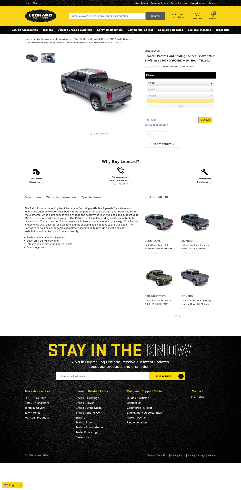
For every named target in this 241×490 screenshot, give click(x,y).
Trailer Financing (86, 432)
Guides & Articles (179, 3)
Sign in (181, 17)
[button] (117, 16)
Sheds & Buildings (87, 398)
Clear (180, 106)
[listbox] (180, 83)
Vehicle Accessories (25, 29)
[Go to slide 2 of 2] (180, 316)
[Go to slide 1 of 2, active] (176, 316)
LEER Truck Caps (35, 398)
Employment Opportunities (144, 412)
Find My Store (31, 3)
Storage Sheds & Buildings (75, 29)
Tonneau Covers (35, 408)
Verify (180, 101)
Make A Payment (198, 3)
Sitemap (211, 455)
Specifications (91, 197)
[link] (160, 222)
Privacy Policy (178, 455)
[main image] (99, 90)
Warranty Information (61, 197)
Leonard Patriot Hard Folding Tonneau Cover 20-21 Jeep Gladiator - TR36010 (196, 304)
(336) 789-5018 (120, 184)
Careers (212, 3)
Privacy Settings (196, 455)
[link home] (40, 15)
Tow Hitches (32, 412)
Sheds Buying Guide (89, 408)
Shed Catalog (141, 3)
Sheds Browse (85, 403)
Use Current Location (156, 124)
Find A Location (137, 422)
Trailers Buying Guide (89, 427)
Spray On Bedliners (37, 403)
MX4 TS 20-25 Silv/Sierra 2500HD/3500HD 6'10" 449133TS (158, 304)
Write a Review (187, 67)
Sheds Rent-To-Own (89, 412)
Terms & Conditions (158, 455)
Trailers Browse (86, 422)
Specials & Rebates (170, 29)
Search (205, 120)
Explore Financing (199, 29)
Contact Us (134, 403)
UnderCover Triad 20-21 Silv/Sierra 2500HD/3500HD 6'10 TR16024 (159, 249)
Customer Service (159, 3)
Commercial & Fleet (140, 29)
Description (33, 197)
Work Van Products (37, 417)
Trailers (48, 29)
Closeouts (222, 29)
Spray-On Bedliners (110, 29)
